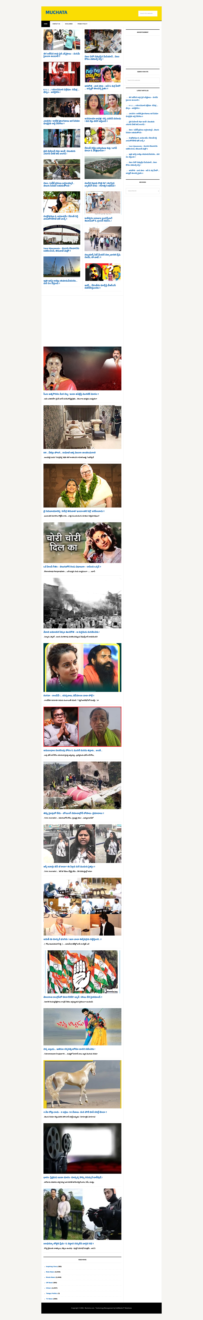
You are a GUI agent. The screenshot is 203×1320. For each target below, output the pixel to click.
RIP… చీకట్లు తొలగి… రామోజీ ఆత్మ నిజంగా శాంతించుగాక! (69, 453)
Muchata (56, 13)
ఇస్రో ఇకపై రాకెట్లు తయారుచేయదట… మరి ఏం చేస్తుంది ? (60, 282)
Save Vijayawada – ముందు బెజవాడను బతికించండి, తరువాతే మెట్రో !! (61, 250)
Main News (50, 1272)
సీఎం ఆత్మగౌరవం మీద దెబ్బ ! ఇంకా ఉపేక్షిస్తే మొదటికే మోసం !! (71, 394)
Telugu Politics (51, 1293)
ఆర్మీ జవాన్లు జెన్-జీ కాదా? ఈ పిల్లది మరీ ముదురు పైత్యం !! (69, 867)
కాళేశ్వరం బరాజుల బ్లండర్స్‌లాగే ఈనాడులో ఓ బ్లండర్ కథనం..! (98, 220)
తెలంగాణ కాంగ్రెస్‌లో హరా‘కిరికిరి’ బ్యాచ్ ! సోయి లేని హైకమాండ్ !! (72, 997)
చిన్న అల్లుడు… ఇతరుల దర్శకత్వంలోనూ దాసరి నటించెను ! (69, 1049)
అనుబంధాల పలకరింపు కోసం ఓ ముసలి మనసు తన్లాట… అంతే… (72, 750)
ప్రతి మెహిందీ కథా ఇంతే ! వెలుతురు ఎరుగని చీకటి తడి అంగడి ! (59, 153)
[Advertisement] (82, 321)
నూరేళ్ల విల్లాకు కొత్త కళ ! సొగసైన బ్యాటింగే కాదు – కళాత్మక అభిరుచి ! (100, 185)
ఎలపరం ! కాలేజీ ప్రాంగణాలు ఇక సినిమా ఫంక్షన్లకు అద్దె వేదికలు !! (61, 122)
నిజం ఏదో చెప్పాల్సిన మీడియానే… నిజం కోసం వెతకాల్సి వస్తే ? (102, 58)
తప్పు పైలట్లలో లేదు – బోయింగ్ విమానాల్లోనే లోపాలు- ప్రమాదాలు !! (73, 813)
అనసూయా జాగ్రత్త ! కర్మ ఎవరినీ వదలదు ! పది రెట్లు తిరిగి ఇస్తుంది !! (103, 120)
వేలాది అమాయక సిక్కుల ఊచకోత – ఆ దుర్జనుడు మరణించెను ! (71, 632)
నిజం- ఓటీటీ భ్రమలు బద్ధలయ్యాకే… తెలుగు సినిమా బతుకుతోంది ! (58, 185)
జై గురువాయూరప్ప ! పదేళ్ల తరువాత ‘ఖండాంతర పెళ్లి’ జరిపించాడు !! (73, 511)
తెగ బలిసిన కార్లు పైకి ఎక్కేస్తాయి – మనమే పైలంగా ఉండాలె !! (61, 55)
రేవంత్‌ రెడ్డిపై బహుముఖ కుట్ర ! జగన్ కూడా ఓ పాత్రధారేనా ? (101, 150)
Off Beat (49, 1283)
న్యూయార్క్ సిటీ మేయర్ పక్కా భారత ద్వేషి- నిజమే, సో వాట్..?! (103, 256)
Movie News (50, 1277)
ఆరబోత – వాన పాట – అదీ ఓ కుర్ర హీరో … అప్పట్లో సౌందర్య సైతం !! (102, 88)
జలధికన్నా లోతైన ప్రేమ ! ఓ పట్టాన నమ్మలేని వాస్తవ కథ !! (68, 1244)
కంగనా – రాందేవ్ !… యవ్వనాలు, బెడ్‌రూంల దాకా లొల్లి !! (68, 696)
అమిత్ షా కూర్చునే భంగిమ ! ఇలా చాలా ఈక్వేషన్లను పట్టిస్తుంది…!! (72, 939)
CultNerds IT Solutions (123, 1308)
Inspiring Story (51, 1267)
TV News (49, 1299)
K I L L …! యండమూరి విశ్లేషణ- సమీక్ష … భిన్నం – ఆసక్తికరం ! (61, 91)
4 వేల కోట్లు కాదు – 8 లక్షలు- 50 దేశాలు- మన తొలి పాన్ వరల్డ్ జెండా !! (75, 1112)
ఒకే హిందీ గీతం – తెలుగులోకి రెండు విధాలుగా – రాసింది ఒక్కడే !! (72, 567)
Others (48, 1288)
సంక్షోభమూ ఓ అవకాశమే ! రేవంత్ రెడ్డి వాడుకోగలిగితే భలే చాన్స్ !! (60, 218)
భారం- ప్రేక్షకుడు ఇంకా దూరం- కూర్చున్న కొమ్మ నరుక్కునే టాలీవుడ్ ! (73, 1177)
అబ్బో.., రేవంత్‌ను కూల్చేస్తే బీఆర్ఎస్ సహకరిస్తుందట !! (100, 287)
